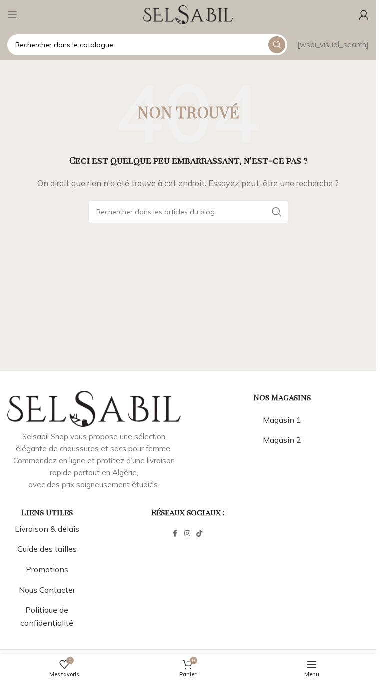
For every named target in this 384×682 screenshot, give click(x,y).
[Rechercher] (277, 45)
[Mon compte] (364, 15)
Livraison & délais (47, 529)
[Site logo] (189, 14)
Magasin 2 (282, 440)
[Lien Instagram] (188, 533)
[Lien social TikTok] (200, 533)
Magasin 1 (282, 420)
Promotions (47, 569)
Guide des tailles (47, 549)
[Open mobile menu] (12, 15)
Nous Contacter (47, 590)
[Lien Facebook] (176, 533)
